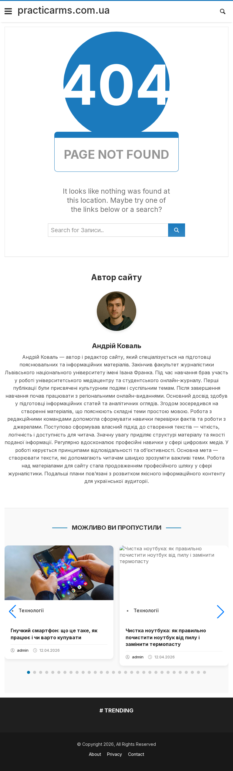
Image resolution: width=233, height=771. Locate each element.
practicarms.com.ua (64, 10)
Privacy (114, 754)
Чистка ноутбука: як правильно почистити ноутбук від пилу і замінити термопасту (166, 637)
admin (23, 650)
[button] (12, 611)
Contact (136, 754)
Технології (31, 610)
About (95, 754)
